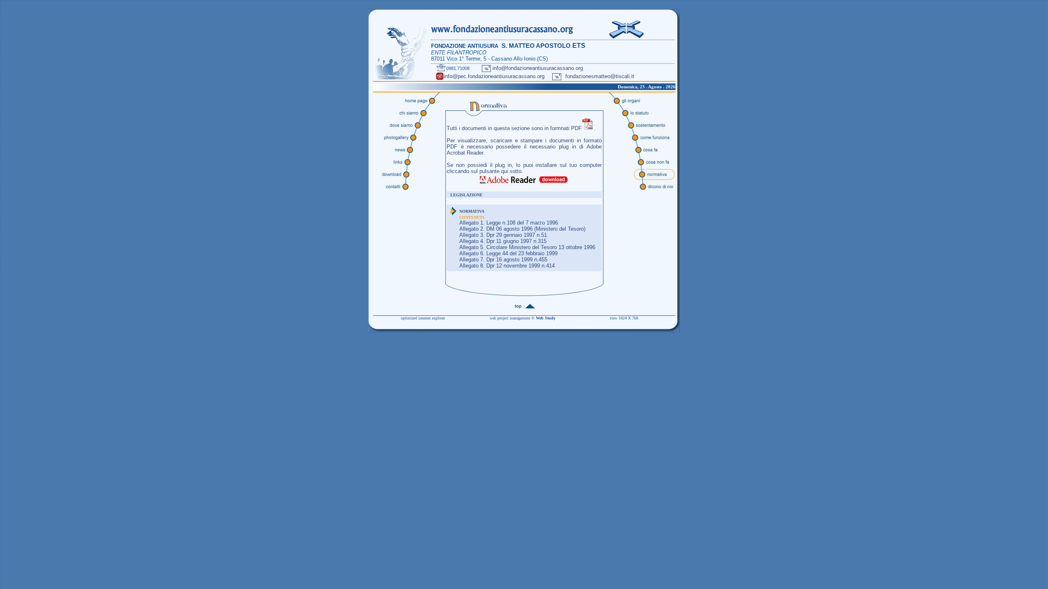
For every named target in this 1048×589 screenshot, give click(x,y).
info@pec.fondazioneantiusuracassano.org (494, 76)
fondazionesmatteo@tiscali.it (599, 76)
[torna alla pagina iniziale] (401, 78)
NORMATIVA (471, 211)
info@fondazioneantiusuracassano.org (537, 68)
